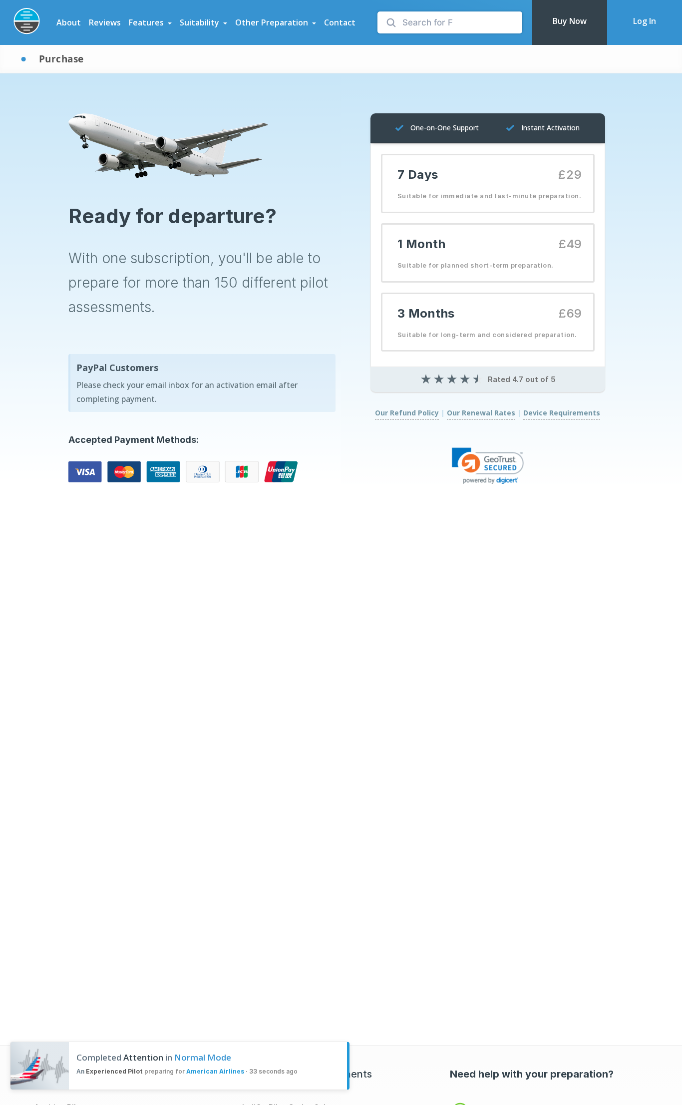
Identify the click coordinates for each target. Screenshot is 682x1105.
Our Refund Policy (407, 412)
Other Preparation (271, 22)
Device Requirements (561, 412)
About (68, 22)
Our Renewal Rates (481, 412)
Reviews (105, 22)
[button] (487, 465)
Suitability (199, 22)
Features (146, 22)
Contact (339, 22)
